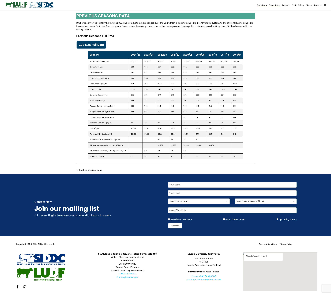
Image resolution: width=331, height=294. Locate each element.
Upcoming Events (287, 219)
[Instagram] (24, 287)
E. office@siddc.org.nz (127, 277)
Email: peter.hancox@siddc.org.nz (204, 279)
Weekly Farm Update (181, 219)
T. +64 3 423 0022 (127, 273)
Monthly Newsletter (235, 219)
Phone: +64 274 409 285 (203, 276)
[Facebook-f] (17, 287)
